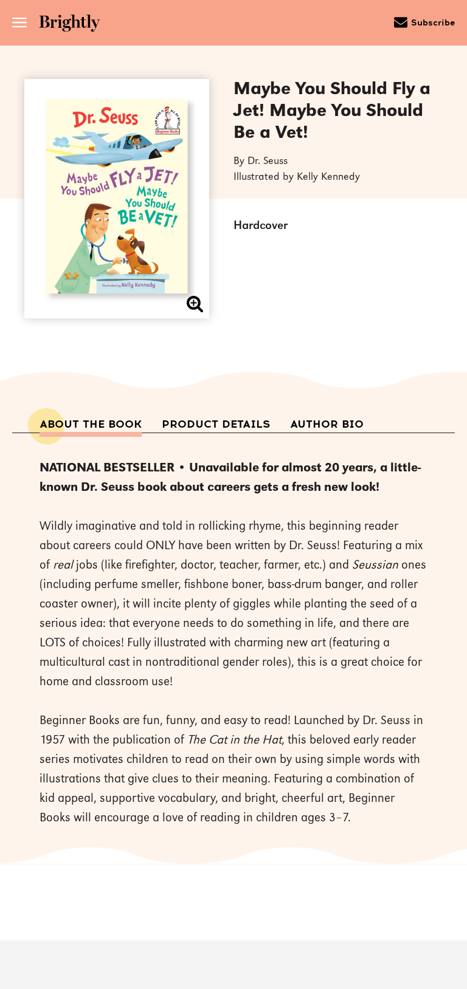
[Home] (73, 25)
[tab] (91, 424)
